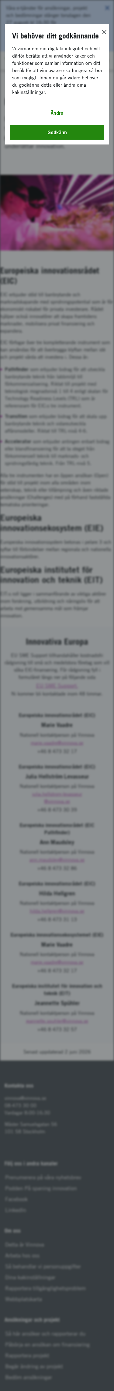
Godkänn (57, 132)
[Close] (104, 32)
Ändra (57, 113)
